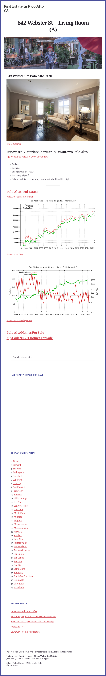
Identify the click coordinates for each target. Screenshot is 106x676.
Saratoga (18, 572)
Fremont (18, 494)
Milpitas (18, 520)
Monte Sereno (20, 524)
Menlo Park (19, 513)
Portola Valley (20, 543)
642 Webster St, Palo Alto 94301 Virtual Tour (27, 157)
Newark (18, 532)
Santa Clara (19, 569)
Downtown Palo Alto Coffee (24, 611)
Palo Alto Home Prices (14, 254)
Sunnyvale (19, 580)
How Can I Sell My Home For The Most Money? (32, 621)
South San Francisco (23, 576)
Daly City (17, 483)
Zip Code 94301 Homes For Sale (29, 338)
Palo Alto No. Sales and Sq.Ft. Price (19, 321)
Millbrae (18, 517)
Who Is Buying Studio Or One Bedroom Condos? (33, 616)
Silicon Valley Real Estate (45, 656)
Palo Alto (18, 539)
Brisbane (17, 469)
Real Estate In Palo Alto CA (24, 8)
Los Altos (18, 502)
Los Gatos (18, 509)
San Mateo (19, 565)
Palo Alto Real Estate (22, 191)
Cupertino (17, 480)
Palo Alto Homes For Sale (25, 332)
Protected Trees (18, 627)
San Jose (18, 561)
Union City (19, 584)
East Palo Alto (19, 487)
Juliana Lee (11, 656)
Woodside (19, 587)
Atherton (17, 461)
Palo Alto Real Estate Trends (19, 197)
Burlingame (18, 472)
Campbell (17, 476)
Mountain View (21, 528)
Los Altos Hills (21, 506)
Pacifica (18, 535)
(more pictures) (13, 144)
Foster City (18, 491)
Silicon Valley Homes (15, 663)
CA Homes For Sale (34, 663)
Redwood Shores (22, 550)
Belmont (17, 465)
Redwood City (20, 546)
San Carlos (19, 558)
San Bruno (19, 554)
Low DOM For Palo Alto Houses (25, 632)
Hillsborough (20, 498)
